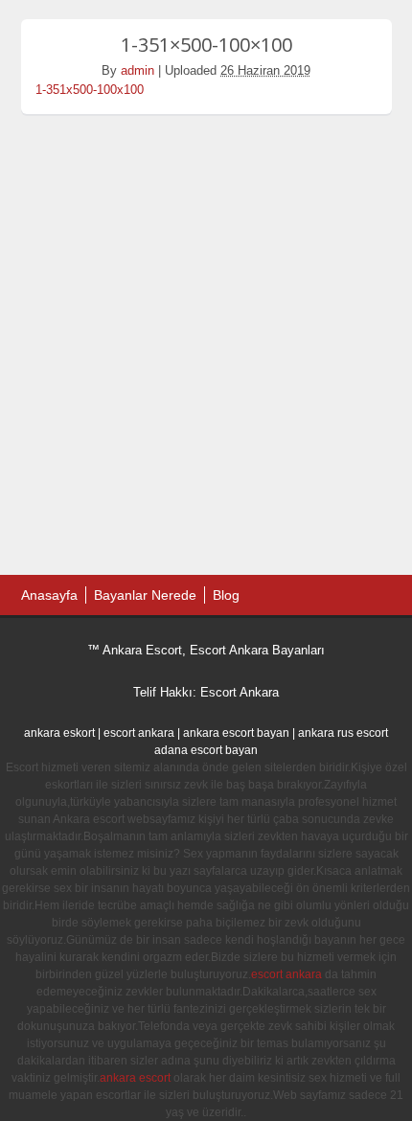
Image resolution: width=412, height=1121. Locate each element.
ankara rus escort (343, 733)
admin (137, 70)
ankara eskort (59, 733)
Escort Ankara (239, 692)
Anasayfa (49, 595)
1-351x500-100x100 (89, 89)
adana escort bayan (206, 750)
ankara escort (135, 1078)
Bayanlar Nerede (145, 595)
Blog (226, 595)
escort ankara (138, 733)
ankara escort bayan (236, 733)
